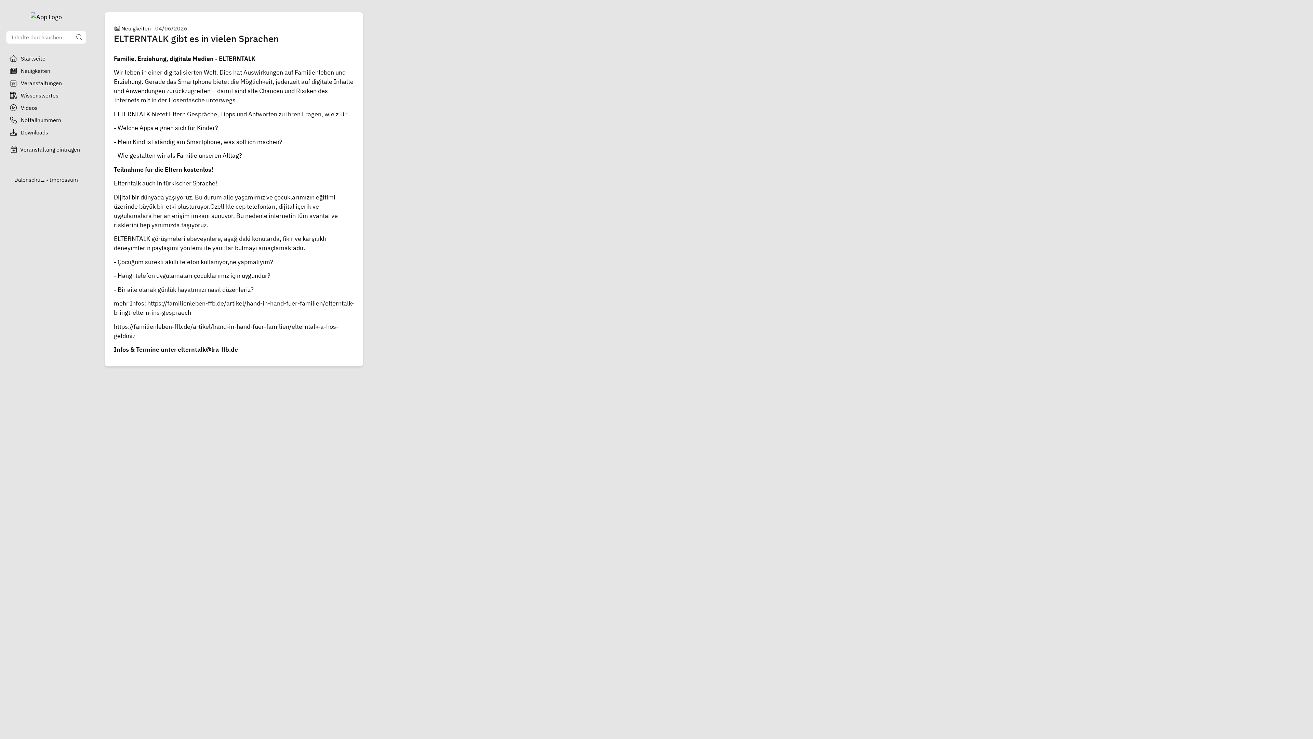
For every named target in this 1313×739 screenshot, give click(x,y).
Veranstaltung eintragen (50, 149)
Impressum (64, 179)
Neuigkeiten (35, 70)
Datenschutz (29, 179)
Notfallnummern (41, 120)
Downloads (34, 132)
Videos (29, 107)
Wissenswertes (39, 95)
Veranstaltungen (41, 83)
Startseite (33, 58)
